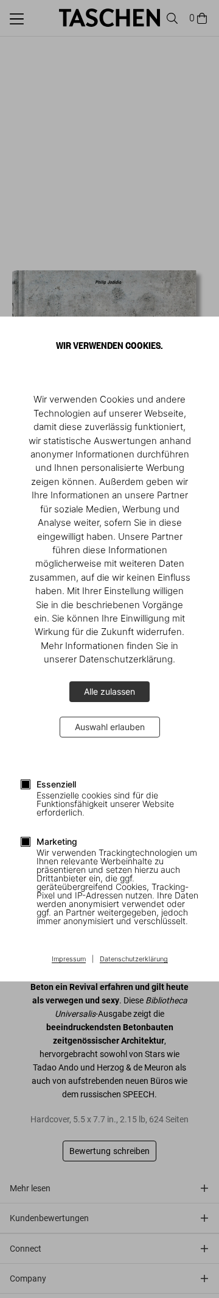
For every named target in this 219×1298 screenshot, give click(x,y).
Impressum (69, 959)
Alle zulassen (109, 691)
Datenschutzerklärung (134, 959)
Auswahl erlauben (110, 727)
